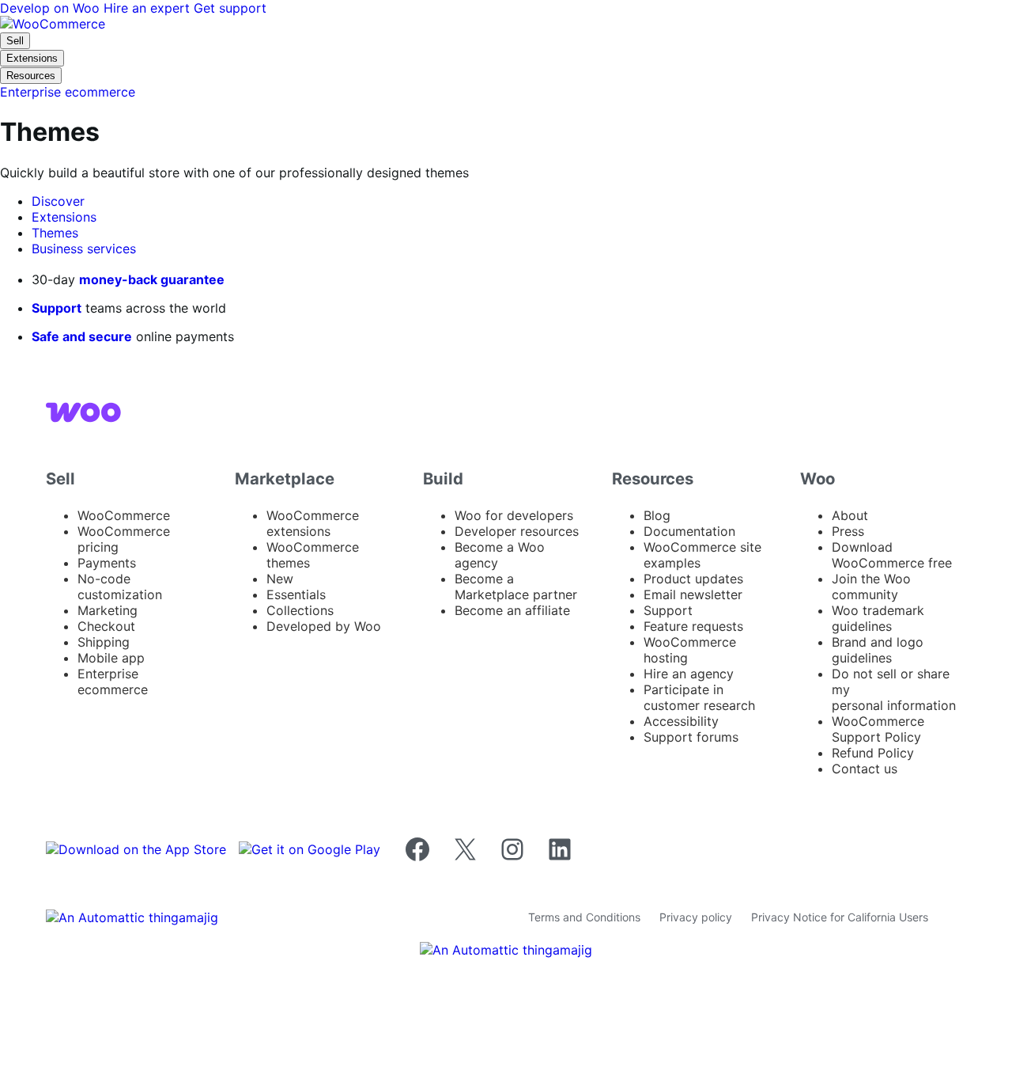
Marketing (107, 610)
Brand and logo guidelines (877, 650)
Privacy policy (695, 917)
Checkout (106, 626)
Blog (657, 515)
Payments (106, 563)
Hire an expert (149, 8)
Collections (300, 610)
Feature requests (693, 626)
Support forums (691, 737)
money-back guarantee (152, 279)
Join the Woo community (871, 586)
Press (848, 531)
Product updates (693, 579)
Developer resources (517, 531)
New (279, 579)
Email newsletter (693, 594)
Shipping (103, 642)
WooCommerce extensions (312, 523)
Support (56, 308)
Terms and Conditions (584, 917)
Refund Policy (873, 753)
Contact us (864, 769)
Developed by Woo (323, 626)
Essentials (296, 594)
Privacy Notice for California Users (839, 917)
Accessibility (681, 721)
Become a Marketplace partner (516, 586)
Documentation (689, 531)
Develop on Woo (52, 8)
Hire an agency (689, 674)
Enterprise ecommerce (112, 681)
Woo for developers (514, 515)
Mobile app (111, 658)
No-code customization (119, 586)
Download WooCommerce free (892, 555)
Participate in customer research (699, 697)
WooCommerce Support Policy (878, 729)
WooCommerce (123, 515)
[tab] (58, 201)
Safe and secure (82, 336)
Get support (230, 8)
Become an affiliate (512, 610)
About (850, 515)
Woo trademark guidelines (878, 618)
